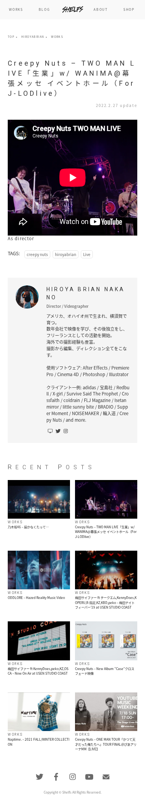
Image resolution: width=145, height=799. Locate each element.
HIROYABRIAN (32, 37)
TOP (11, 37)
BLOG (44, 9)
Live (86, 254)
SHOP (129, 9)
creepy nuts (37, 254)
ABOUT (100, 9)
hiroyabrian (65, 254)
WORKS (16, 9)
